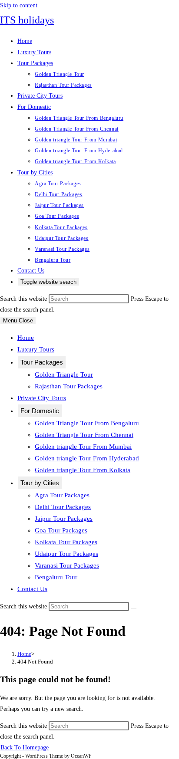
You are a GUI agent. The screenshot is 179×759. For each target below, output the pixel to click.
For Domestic (39, 410)
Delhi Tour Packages (63, 506)
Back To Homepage (24, 747)
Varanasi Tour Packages (67, 565)
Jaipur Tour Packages (64, 518)
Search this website (24, 299)
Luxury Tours (35, 349)
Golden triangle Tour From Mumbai (83, 446)
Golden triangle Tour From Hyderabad (87, 458)
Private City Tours (41, 397)
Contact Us (32, 588)
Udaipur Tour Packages (66, 553)
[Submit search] (134, 608)
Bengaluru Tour (56, 577)
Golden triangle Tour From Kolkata (82, 470)
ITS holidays (27, 20)
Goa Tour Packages (61, 530)
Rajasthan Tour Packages (69, 386)
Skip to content (18, 5)
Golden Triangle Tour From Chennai (84, 434)
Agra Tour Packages (62, 495)
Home (25, 337)
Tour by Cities (39, 482)
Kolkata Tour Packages (66, 542)
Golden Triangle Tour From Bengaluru (87, 423)
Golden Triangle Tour (64, 374)
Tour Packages (41, 362)
